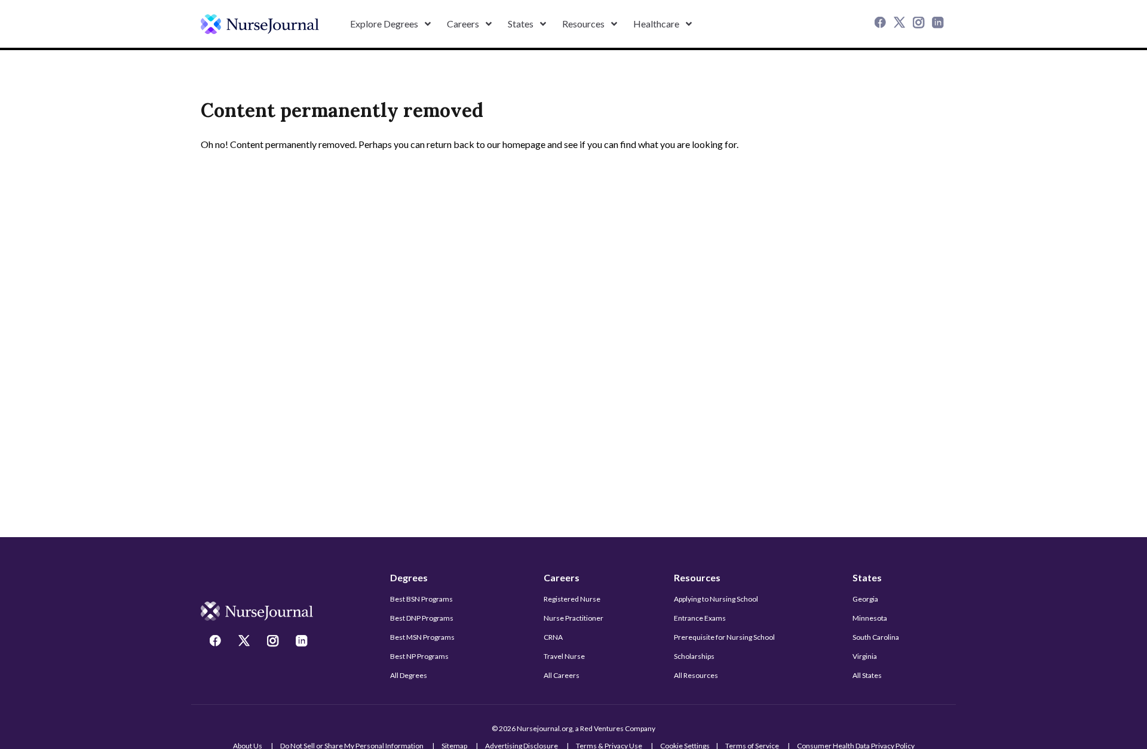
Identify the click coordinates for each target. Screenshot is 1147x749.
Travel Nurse (564, 656)
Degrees (409, 577)
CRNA (553, 637)
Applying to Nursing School (716, 598)
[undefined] (260, 24)
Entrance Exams (700, 618)
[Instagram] (920, 24)
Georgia (865, 598)
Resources (697, 577)
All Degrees (408, 675)
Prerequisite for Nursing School (724, 637)
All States (867, 675)
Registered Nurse (572, 598)
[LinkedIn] (939, 24)
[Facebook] (882, 24)
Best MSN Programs (422, 637)
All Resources (696, 675)
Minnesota (869, 618)
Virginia (864, 656)
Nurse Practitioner (573, 618)
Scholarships (694, 656)
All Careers (561, 675)
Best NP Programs (419, 656)
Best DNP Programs (421, 618)
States (867, 577)
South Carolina (875, 637)
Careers (561, 577)
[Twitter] (901, 24)
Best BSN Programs (421, 598)
